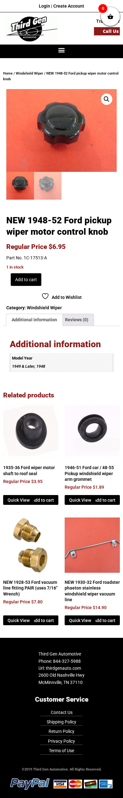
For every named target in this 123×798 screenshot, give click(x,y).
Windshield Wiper (29, 73)
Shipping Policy (61, 721)
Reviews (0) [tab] (76, 319)
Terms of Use (61, 750)
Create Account (68, 6)
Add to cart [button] (43, 500)
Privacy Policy (61, 741)
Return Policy (61, 731)
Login (44, 6)
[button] (61, 50)
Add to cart (26, 279)
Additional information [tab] (34, 319)
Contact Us (62, 712)
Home (8, 73)
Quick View (19, 500)
